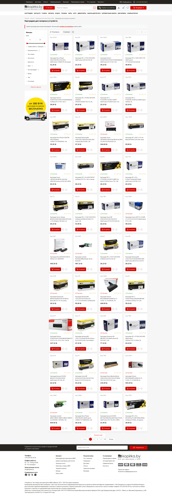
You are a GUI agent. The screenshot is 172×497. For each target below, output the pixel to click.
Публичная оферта (123, 469)
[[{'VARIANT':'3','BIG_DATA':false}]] (137, 32)
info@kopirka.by (29, 469)
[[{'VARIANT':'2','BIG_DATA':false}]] (145, 32)
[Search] (94, 7)
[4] (68, 54)
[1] (64, 54)
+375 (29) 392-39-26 (30, 457)
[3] (67, 54)
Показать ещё (98, 435)
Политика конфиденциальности (127, 471)
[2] (65, 54)
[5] (70, 54)
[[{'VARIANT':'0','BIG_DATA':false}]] (141, 32)
